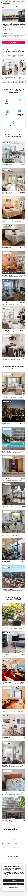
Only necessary (13, 884)
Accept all (13, 880)
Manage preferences (13, 887)
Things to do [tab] (15, 831)
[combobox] (13, 33)
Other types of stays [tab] (6, 831)
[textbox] (7, 38)
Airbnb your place (20, 7)
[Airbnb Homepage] (3, 7)
